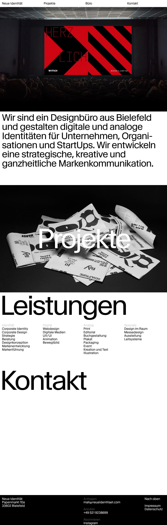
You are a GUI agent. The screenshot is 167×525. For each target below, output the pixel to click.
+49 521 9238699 (96, 512)
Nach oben (152, 499)
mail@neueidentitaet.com (102, 502)
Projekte (49, 3)
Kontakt (132, 3)
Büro (88, 3)
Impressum (153, 506)
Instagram (91, 523)
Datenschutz (154, 509)
